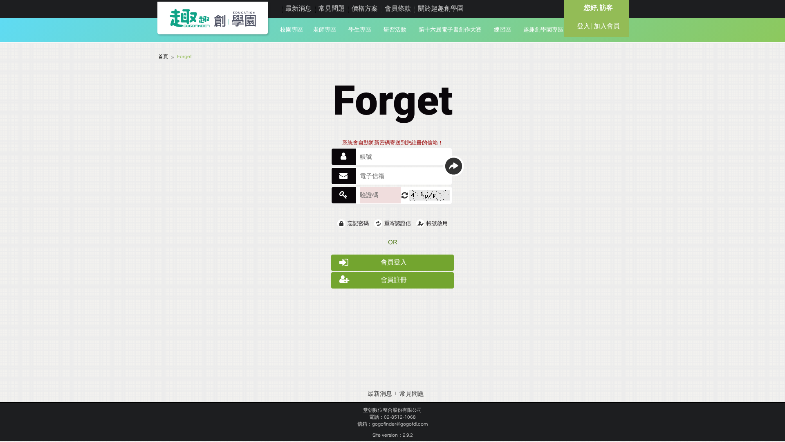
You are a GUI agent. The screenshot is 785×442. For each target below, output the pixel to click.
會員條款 (398, 8)
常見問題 (331, 8)
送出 (453, 166)
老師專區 (324, 30)
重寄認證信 (397, 223)
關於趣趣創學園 (441, 8)
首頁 (163, 56)
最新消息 (298, 8)
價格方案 (365, 8)
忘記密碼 (358, 223)
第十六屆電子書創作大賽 (450, 30)
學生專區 (359, 30)
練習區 (502, 30)
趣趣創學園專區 (543, 30)
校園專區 (291, 30)
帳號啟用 (437, 223)
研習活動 (395, 30)
